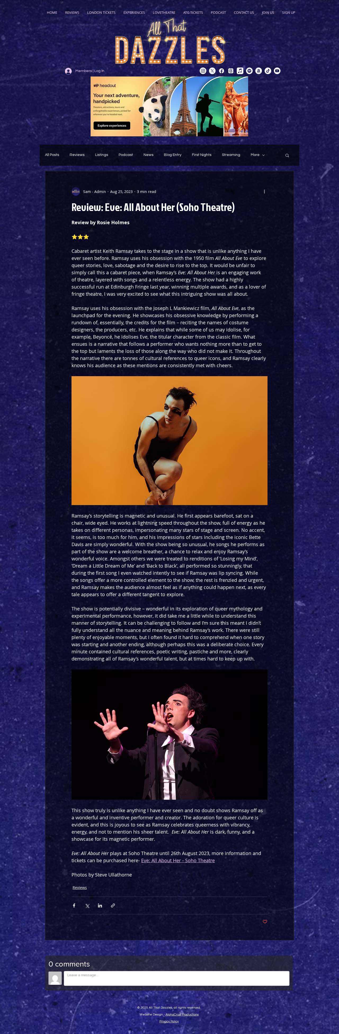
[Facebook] (221, 71)
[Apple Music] (240, 71)
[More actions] (264, 191)
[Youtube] (277, 71)
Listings (101, 155)
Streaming (231, 155)
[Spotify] (249, 71)
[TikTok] (268, 71)
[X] (212, 71)
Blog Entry (172, 155)
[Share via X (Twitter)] (87, 905)
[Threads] (231, 71)
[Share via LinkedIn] (99, 905)
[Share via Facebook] (74, 905)
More (255, 155)
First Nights (201, 155)
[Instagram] (203, 71)
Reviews (77, 155)
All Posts (52, 155)
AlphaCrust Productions (182, 1014)
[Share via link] (112, 905)
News (148, 155)
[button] (287, 155)
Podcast (126, 155)
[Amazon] (258, 71)
